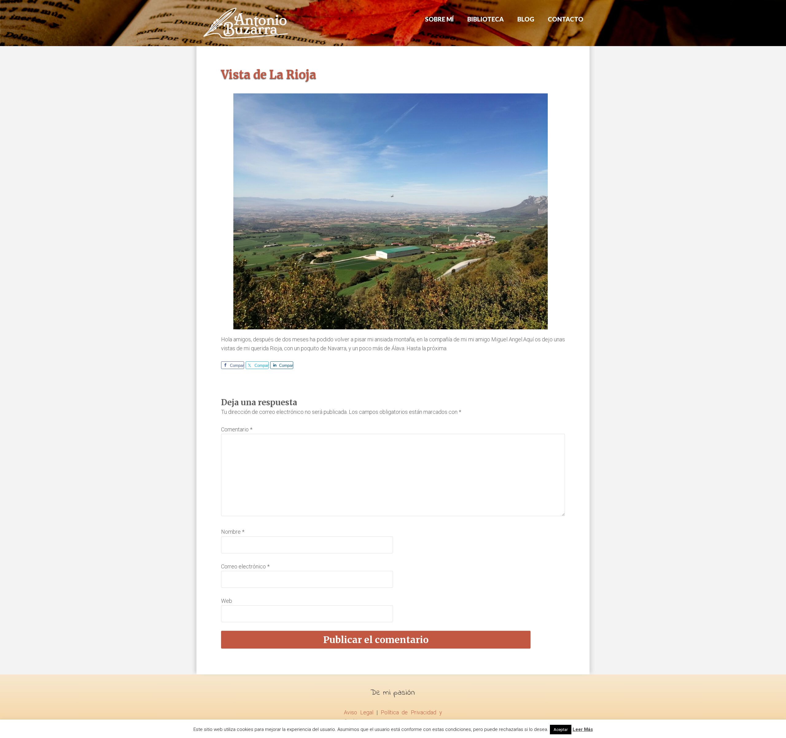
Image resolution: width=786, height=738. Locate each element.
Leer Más (583, 729)
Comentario (236, 429)
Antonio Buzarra (245, 23)
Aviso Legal (358, 712)
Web (226, 601)
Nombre (232, 531)
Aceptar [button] (561, 729)
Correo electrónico (245, 566)
